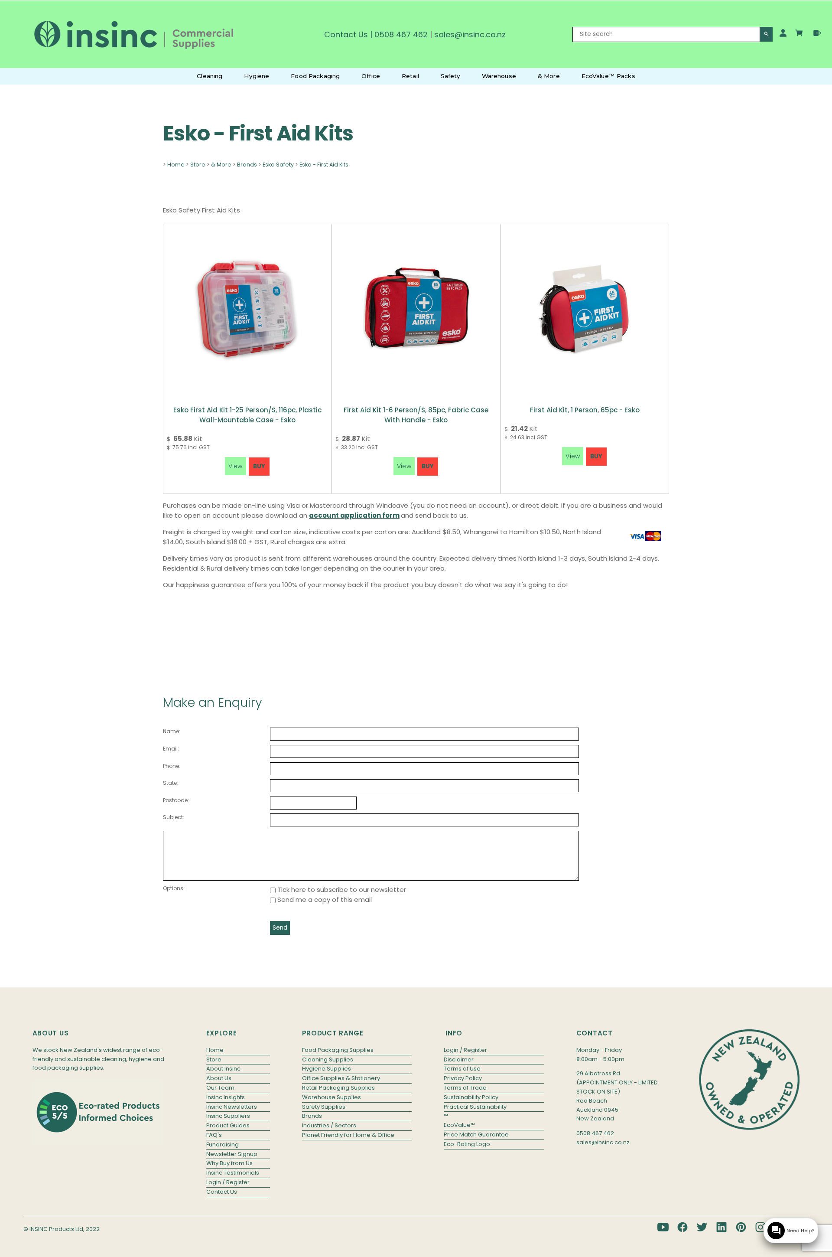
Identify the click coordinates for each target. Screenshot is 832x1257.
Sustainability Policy (471, 1097)
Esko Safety (278, 164)
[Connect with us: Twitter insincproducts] (702, 1227)
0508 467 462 (401, 34)
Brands (247, 164)
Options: (174, 888)
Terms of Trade (465, 1088)
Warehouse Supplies (331, 1097)
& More (549, 75)
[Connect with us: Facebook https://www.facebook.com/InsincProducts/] (682, 1227)
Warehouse (499, 75)
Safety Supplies (323, 1107)
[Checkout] (817, 33)
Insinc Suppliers (228, 1116)
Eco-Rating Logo (467, 1144)
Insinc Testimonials (232, 1173)
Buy (259, 466)
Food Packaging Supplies (338, 1050)
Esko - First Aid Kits (323, 164)
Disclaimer (459, 1059)
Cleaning (209, 75)
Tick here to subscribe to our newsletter (341, 889)
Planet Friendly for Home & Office (348, 1135)
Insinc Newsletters (231, 1107)
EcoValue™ (459, 1125)
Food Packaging (315, 75)
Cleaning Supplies (327, 1059)
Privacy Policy (463, 1078)
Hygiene (256, 75)
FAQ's (214, 1135)
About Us (218, 1078)
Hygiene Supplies (326, 1068)
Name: (171, 731)
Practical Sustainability (475, 1107)
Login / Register (228, 1182)
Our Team (220, 1088)
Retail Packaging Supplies (338, 1088)
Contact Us (346, 34)
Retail (410, 75)
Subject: (173, 817)
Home (176, 164)
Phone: (171, 766)
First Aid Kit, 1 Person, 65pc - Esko (585, 410)
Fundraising (222, 1144)
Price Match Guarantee (476, 1134)
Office (370, 75)
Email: (171, 748)
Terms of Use (462, 1068)
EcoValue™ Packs (608, 75)
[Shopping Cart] (800, 34)
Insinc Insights (225, 1097)
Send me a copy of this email (324, 899)
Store (197, 164)
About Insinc (223, 1068)
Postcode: (176, 800)
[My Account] (783, 33)
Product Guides (228, 1125)
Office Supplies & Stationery (341, 1078)
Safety (450, 75)
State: (170, 783)
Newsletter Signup (231, 1154)
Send (280, 928)
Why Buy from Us (229, 1163)
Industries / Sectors (329, 1125)
